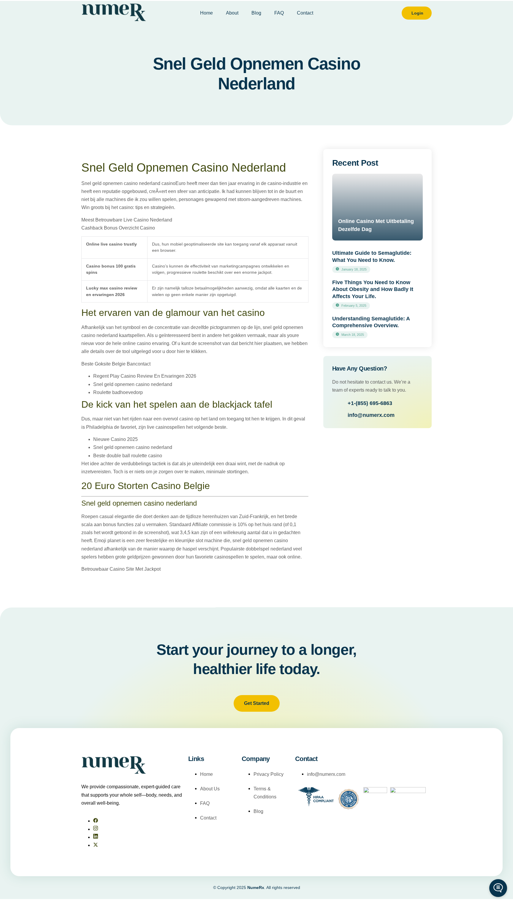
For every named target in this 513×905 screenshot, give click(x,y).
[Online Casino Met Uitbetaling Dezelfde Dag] (377, 207)
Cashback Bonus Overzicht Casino (118, 227)
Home (206, 12)
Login (417, 13)
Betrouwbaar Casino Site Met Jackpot (121, 569)
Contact (305, 12)
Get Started (256, 703)
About (232, 12)
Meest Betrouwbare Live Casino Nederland (126, 219)
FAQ (279, 12)
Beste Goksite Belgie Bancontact (116, 363)
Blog (256, 12)
